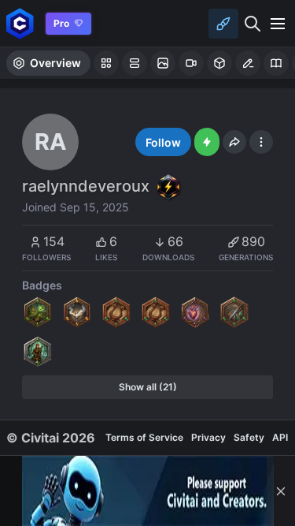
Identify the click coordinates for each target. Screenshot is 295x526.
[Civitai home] (20, 23)
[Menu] (278, 24)
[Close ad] (281, 491)
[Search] (253, 24)
